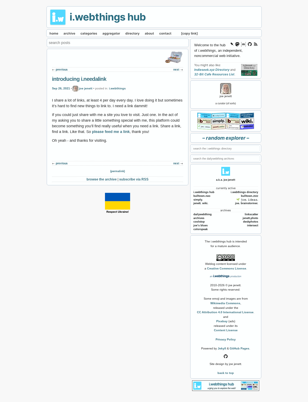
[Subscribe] (255, 44)
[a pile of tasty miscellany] (247, 121)
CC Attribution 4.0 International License (225, 312)
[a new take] (204, 121)
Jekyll (222, 348)
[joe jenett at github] (249, 44)
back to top (225, 373)
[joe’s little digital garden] (204, 126)
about (149, 33)
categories (88, 33)
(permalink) (117, 171)
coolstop (199, 221)
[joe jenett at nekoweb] (218, 126)
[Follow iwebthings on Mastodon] (237, 44)
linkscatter (251, 214)
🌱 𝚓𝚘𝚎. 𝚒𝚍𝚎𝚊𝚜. (247, 199)
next (176, 69)
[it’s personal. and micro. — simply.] (218, 121)
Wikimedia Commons (225, 303)
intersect (252, 225)
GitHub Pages (239, 348)
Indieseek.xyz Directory (211, 70)
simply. (198, 199)
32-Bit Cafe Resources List (214, 74)
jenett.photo (250, 218)
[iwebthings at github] (225, 356)
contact (165, 33)
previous (62, 69)
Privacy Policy (226, 339)
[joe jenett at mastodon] (247, 126)
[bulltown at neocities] (233, 121)
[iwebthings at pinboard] (232, 44)
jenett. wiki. (200, 203)
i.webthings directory (244, 192)
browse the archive (102, 179)
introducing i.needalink (79, 79)
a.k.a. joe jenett (225, 179)
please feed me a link (111, 132)
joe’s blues (200, 225)
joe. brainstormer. (246, 203)
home (53, 33)
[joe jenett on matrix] (243, 44)
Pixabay (222, 321)
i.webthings (117, 88)
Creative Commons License (226, 268)
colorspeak (200, 229)
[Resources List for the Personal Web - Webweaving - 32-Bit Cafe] (249, 73)
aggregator (111, 33)
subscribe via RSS (134, 179)
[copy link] (189, 33)
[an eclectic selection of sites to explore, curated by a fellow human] (233, 115)
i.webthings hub (108, 17)
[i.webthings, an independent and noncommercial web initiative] (204, 115)
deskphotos (250, 221)
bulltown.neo (201, 196)
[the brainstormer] (233, 126)
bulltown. (249, 196)
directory (132, 33)
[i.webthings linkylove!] (218, 115)
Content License (226, 330)
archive (69, 33)
